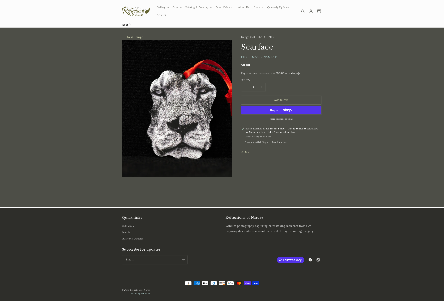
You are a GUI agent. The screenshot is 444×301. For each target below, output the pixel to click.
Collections (128, 226)
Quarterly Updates (133, 238)
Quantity (245, 79)
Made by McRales (140, 293)
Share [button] (248, 152)
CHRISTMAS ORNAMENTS (259, 57)
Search (126, 232)
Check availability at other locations (266, 142)
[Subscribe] (183, 259)
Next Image (135, 37)
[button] (162, 7)
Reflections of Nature (140, 290)
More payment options (281, 119)
